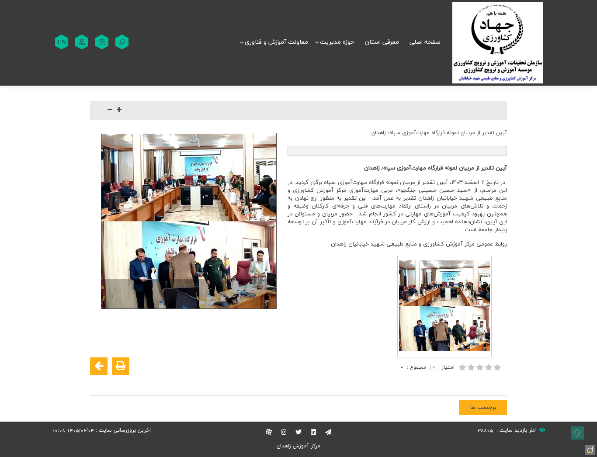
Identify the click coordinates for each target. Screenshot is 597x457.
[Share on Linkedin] (473, 382)
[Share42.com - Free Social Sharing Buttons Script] (446, 382)
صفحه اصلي (425, 42)
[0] (481, 367)
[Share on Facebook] (499, 382)
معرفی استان (382, 42)
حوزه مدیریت (337, 42)
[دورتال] (589, 449)
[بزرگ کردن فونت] (119, 110)
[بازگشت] (99, 366)
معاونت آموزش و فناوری (276, 42)
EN (62, 42)
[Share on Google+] (486, 382)
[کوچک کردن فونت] (110, 110)
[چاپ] (120, 366)
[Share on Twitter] (460, 382)
